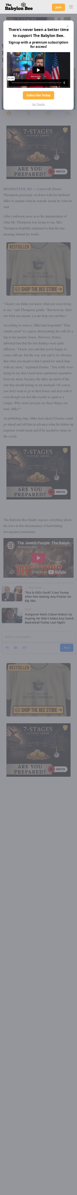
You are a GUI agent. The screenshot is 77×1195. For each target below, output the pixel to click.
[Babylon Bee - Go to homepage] (18, 7)
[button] (71, 7)
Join (58, 7)
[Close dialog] (67, 26)
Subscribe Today (38, 95)
